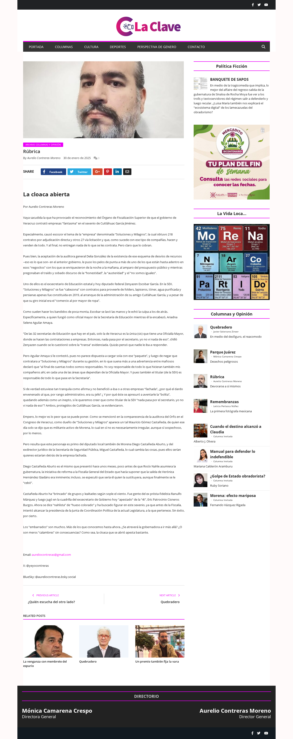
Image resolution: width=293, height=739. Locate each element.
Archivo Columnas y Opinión (43, 144)
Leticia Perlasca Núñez (226, 406)
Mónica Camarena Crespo (227, 356)
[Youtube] (266, 5)
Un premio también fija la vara (157, 661)
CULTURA (91, 47)
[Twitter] (259, 5)
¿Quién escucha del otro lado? (51, 602)
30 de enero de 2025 (77, 158)
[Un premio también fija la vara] (159, 641)
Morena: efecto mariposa (233, 495)
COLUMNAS (64, 47)
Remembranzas (224, 401)
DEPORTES (118, 47)
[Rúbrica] (103, 100)
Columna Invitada (223, 436)
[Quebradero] (103, 641)
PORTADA (36, 47)
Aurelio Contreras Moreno (43, 158)
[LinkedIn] (117, 171)
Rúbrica (217, 376)
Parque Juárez (223, 352)
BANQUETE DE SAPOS (229, 79)
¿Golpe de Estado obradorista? (237, 476)
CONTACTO (196, 47)
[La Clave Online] (148, 25)
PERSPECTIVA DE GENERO (156, 47)
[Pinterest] (108, 171)
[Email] (127, 171)
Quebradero (170, 602)
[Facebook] (253, 5)
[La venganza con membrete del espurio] (47, 641)
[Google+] (98, 171)
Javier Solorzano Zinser (226, 331)
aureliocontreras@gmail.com (51, 555)
